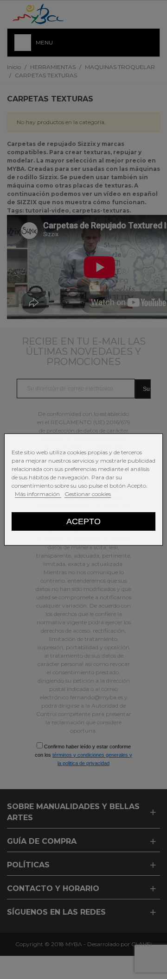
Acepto (83, 521)
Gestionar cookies (87, 493)
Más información (38, 493)
